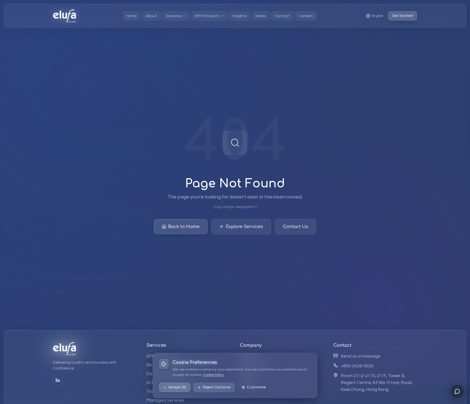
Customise (256, 387)
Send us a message (360, 356)
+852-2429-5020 (357, 366)
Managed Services (165, 400)
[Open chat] (457, 391)
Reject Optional (217, 387)
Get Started (402, 16)
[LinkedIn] (58, 380)
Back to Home (184, 226)
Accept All (177, 387)
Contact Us (295, 226)
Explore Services (244, 226)
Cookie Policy (213, 375)
